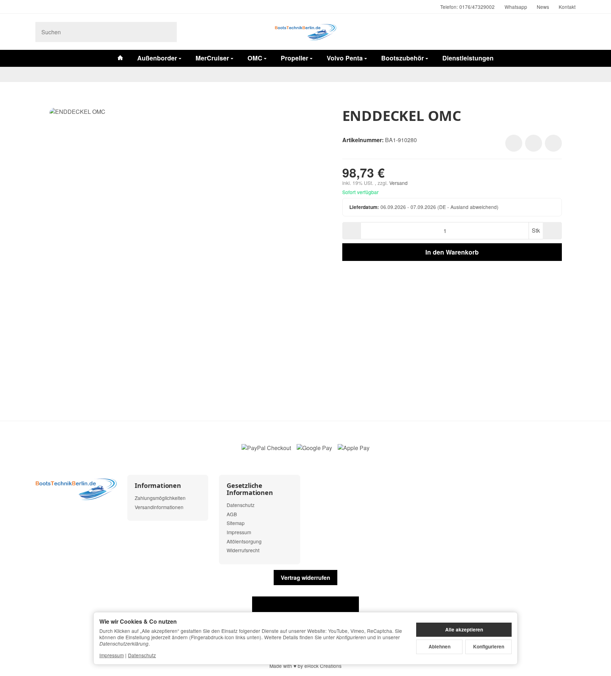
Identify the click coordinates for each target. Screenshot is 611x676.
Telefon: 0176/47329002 (467, 6)
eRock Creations (323, 665)
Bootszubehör (402, 57)
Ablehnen (439, 646)
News (543, 6)
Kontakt (567, 6)
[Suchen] (168, 32)
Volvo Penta (345, 57)
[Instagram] (38, 7)
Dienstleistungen (468, 57)
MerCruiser (212, 57)
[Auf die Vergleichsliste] (533, 143)
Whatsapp (516, 6)
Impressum (111, 655)
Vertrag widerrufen (305, 577)
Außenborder (157, 57)
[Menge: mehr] (552, 230)
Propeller (294, 57)
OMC (255, 57)
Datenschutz (142, 655)
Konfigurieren (488, 646)
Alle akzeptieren (464, 629)
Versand (398, 182)
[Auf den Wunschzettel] (513, 143)
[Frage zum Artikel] (553, 143)
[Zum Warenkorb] (568, 32)
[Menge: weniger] (351, 230)
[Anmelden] (550, 32)
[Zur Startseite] (305, 31)
